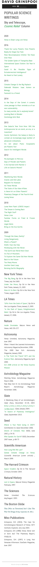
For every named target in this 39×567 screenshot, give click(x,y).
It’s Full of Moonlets (12, 254)
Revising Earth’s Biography (14, 268)
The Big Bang (9, 278)
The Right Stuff (10, 212)
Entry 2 (13, 406)
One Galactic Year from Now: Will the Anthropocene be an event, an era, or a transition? (19, 129)
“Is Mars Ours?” (9, 409)
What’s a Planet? (10, 242)
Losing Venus (9, 197)
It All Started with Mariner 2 (15, 165)
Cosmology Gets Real (12, 117)
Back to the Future (11, 259)
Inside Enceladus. (11, 325)
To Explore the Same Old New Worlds (18, 256)
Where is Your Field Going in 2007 (19, 425)
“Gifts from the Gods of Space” (16, 303)
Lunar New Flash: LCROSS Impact (16, 206)
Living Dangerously (11, 239)
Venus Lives (8, 215)
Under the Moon (11, 284)
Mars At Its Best (10, 290)
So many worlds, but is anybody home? (18, 111)
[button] (23, 7)
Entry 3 (19, 406)
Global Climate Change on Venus (19, 453)
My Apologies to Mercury (13, 159)
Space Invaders (10, 469)
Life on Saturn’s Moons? (13, 167)
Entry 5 (32, 406)
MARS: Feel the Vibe (12, 245)
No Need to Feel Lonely (13, 75)
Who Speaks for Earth (12, 436)
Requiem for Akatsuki (12, 183)
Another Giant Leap (11, 265)
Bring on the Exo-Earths (13, 227)
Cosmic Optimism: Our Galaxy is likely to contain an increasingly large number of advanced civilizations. (19, 138)
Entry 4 (25, 406)
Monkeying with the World (14, 248)
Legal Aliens (8, 224)
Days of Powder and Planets (15, 162)
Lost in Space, (9, 482)
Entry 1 (7, 406)
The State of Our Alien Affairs (15, 188)
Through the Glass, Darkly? (14, 236)
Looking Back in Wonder (13, 114)
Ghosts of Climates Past (14, 431)
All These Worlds (10, 185)
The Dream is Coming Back (14, 209)
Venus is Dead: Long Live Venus (16, 40)
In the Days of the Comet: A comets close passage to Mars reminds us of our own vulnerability (19, 105)
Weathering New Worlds (13, 177)
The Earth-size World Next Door (16, 251)
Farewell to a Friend (12, 93)
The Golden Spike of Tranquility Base (18, 61)
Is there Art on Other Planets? (15, 191)
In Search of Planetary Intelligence (19, 412)
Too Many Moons (10, 262)
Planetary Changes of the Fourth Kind (18, 194)
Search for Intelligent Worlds (15, 149)
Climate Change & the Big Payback (17, 84)
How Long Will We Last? (13, 450)
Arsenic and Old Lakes (12, 180)
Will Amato (25, 564)
